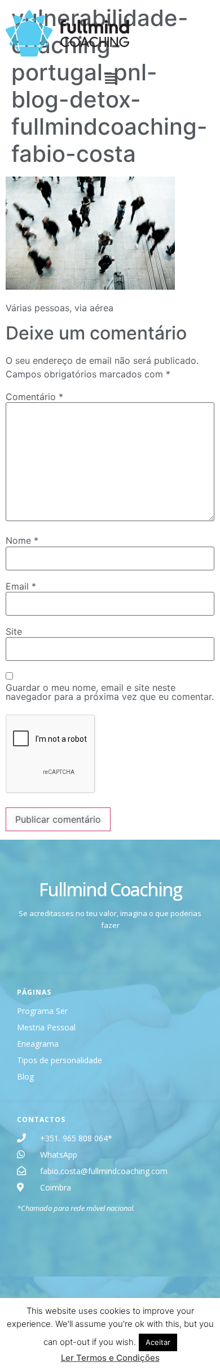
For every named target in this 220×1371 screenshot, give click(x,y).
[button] (110, 78)
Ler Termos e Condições (110, 1357)
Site (14, 631)
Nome (22, 540)
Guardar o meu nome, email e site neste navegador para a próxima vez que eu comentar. (110, 692)
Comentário (34, 396)
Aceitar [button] (158, 1342)
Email (21, 586)
